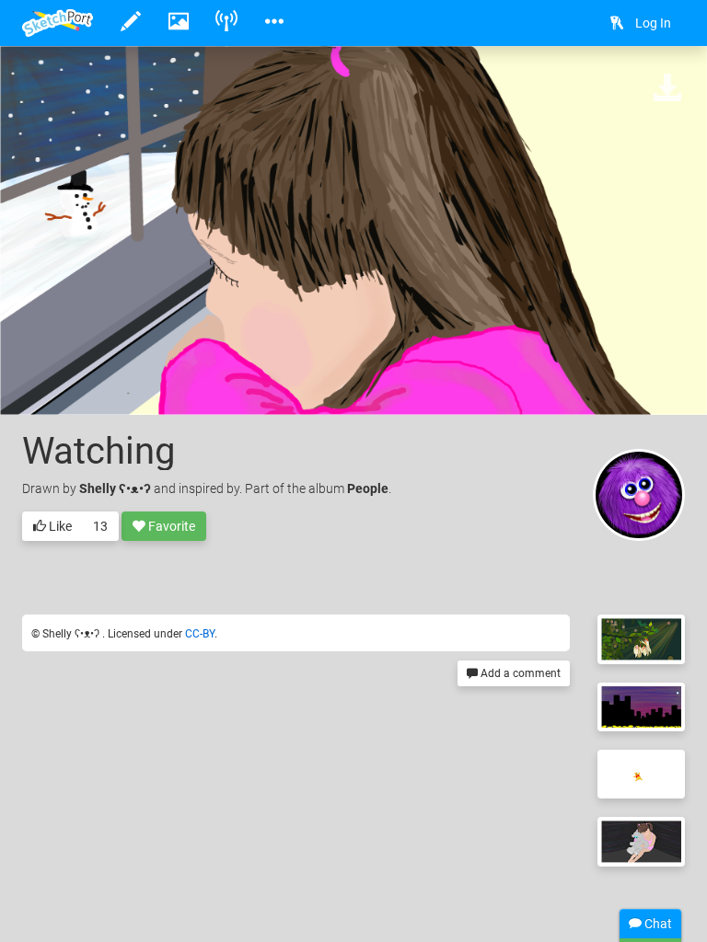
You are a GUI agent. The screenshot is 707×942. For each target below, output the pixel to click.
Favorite (170, 526)
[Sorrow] (641, 841)
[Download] (667, 88)
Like (59, 526)
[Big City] (641, 707)
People (367, 488)
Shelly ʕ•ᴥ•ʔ (116, 488)
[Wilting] (641, 639)
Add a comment (519, 673)
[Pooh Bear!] (641, 774)
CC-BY (199, 633)
